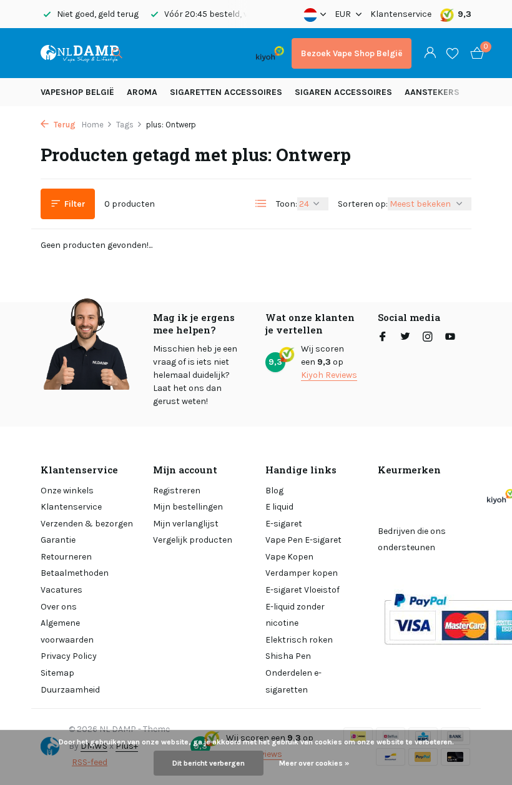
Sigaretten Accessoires (226, 92)
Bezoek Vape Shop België (351, 53)
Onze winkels (67, 490)
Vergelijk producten (192, 540)
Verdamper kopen (301, 573)
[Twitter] (405, 337)
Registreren (176, 490)
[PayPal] (178, 53)
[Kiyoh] (270, 53)
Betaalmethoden (75, 573)
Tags (125, 124)
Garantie (58, 540)
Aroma (142, 92)
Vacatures (61, 590)
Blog (274, 490)
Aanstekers (432, 92)
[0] (474, 53)
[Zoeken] (117, 53)
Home (93, 124)
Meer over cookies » (314, 763)
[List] (261, 203)
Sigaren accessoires (343, 92)
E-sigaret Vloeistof (302, 590)
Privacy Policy (69, 656)
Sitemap (57, 673)
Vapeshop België (77, 92)
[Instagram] (428, 337)
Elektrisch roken (299, 639)
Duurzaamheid (70, 689)
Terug (64, 124)
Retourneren (66, 556)
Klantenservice (400, 14)
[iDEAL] (145, 53)
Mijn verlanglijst (186, 523)
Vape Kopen (289, 556)
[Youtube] (450, 337)
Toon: (286, 204)
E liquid (279, 506)
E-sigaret (283, 523)
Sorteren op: (363, 204)
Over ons (59, 606)
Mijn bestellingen (188, 506)
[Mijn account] (430, 53)
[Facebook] (383, 337)
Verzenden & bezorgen (87, 523)
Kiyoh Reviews (329, 375)
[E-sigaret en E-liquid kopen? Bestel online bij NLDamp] (80, 53)
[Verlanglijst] (452, 53)
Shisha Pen (288, 656)
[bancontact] (224, 53)
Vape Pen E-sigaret (303, 540)
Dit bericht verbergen (208, 763)
